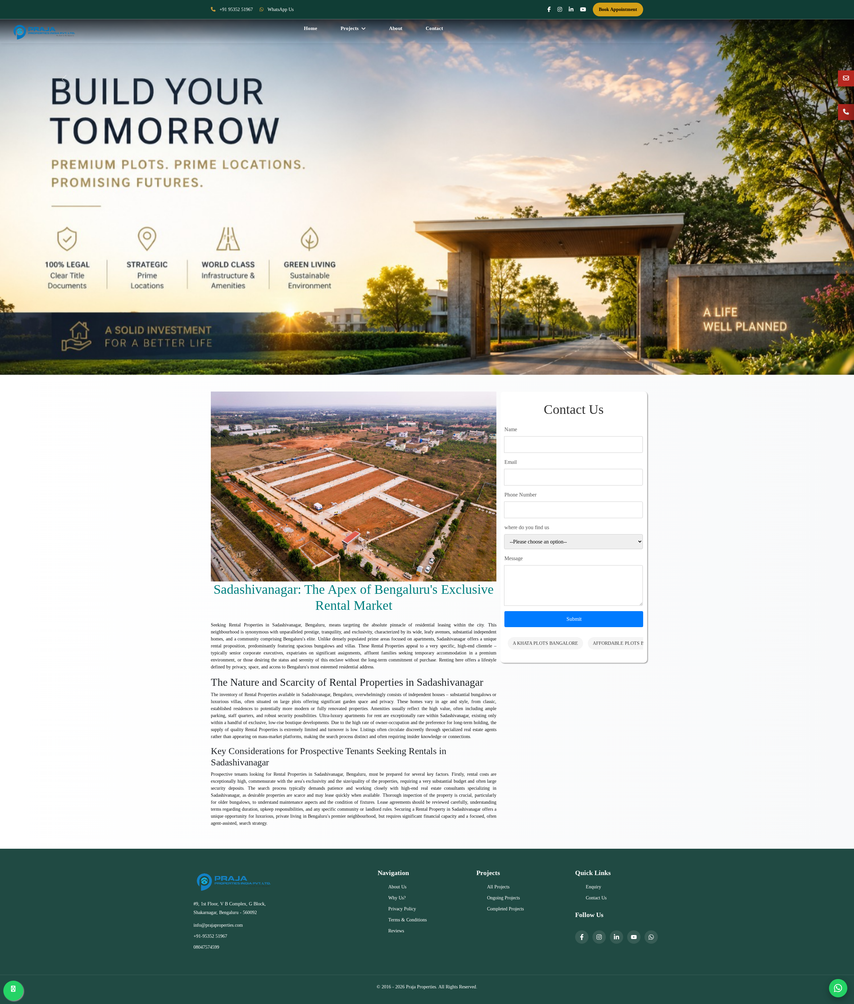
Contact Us (596, 897)
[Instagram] (599, 937)
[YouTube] (633, 937)
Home (310, 28)
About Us (397, 886)
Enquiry (593, 886)
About (395, 28)
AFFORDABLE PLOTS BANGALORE (631, 643)
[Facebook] (581, 937)
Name (510, 429)
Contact (434, 28)
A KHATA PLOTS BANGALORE (545, 643)
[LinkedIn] (616, 937)
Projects (350, 28)
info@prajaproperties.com (218, 925)
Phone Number (520, 495)
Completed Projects (505, 908)
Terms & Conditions (407, 919)
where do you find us (526, 527)
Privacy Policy (402, 908)
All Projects (498, 886)
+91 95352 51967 (235, 9)
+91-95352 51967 (210, 936)
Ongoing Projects (503, 897)
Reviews (396, 930)
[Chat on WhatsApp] (838, 988)
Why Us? (397, 897)
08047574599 (206, 947)
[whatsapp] (651, 937)
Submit (573, 619)
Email (510, 462)
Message (513, 558)
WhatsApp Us (280, 9)
